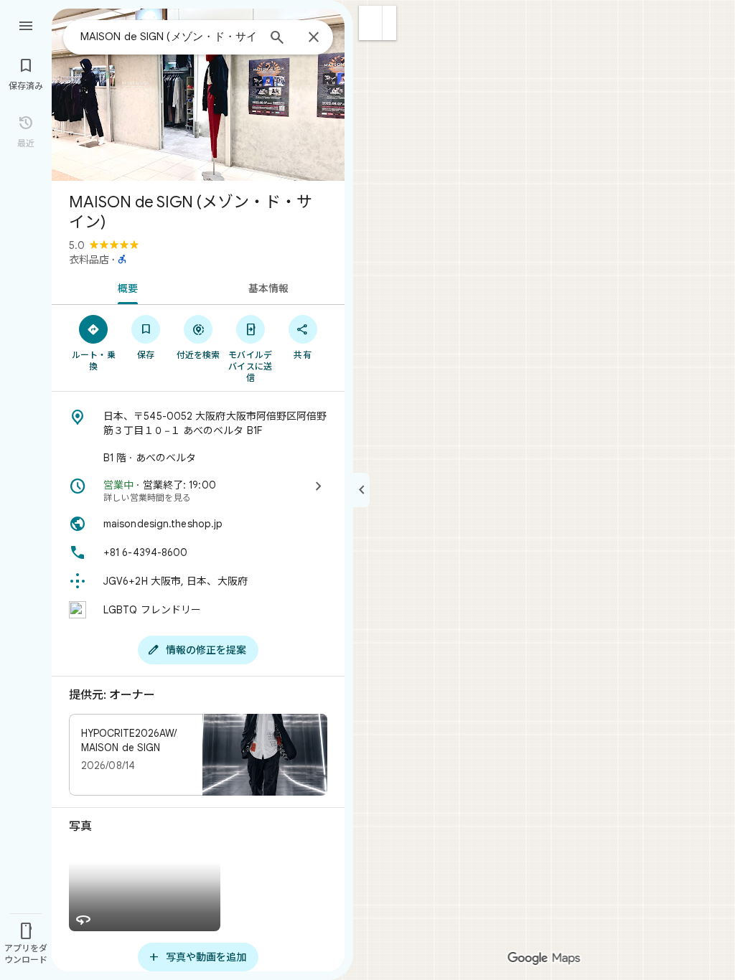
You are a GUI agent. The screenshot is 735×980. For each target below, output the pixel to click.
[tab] (125, 287)
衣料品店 (89, 259)
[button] (371, 23)
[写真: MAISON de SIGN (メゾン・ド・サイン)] (198, 95)
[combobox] (168, 36)
